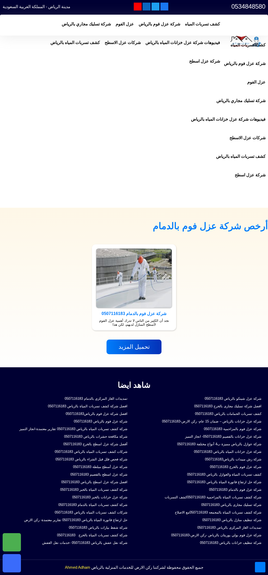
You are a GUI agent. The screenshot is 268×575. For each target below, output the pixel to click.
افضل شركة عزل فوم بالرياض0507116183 (96, 414)
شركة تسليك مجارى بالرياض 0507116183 (231, 505)
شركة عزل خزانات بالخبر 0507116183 (99, 497)
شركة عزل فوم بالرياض (159, 24)
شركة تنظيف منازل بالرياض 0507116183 (231, 520)
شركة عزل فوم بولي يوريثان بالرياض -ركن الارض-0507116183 (216, 535)
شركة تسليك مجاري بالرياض (86, 24)
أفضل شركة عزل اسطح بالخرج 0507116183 (95, 444)
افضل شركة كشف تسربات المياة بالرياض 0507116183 (87, 406)
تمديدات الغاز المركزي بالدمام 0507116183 (96, 399)
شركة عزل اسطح (204, 61)
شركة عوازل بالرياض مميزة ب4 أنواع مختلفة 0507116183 (219, 444)
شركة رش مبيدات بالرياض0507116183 (233, 459)
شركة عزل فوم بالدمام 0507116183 (235, 490)
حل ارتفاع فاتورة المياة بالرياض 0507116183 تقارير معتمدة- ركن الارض (75, 520)
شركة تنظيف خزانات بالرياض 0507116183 (230, 543)
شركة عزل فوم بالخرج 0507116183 (235, 467)
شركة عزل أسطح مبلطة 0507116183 (100, 467)
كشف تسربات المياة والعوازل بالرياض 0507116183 (224, 474)
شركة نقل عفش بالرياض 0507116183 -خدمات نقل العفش (84, 543)
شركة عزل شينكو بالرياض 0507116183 (233, 399)
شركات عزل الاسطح (123, 42)
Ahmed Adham (77, 567)
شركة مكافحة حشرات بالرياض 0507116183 (95, 436)
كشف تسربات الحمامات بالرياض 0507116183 (228, 414)
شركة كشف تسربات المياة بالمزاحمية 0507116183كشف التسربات (213, 497)
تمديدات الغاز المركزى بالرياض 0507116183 (229, 527)
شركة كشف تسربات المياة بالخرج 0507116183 (91, 535)
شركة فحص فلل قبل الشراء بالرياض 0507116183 (91, 459)
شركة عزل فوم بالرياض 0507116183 (100, 421)
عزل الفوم (125, 24)
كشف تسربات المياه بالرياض (75, 42)
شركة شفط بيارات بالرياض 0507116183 (98, 527)
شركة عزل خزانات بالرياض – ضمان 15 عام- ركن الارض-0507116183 (211, 421)
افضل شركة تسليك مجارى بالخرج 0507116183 (227, 406)
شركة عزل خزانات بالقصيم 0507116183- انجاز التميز (223, 436)
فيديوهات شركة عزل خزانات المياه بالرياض (183, 42)
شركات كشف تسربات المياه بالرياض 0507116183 (91, 452)
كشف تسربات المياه (202, 24)
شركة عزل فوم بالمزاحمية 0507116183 (232, 429)
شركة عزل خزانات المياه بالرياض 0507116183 (227, 452)
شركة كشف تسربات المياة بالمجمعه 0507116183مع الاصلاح (218, 512)
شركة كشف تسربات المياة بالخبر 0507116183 (93, 490)
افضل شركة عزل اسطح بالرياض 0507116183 (94, 482)
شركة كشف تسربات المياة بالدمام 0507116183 (92, 505)
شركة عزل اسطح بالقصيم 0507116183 (98, 474)
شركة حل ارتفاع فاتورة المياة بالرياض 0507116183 (224, 482)
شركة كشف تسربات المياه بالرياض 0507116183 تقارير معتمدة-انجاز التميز (72, 429)
